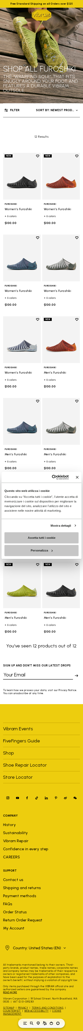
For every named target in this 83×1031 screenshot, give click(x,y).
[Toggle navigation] (25, 1023)
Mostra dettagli (61, 525)
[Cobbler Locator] (44, 1023)
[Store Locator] (38, 1023)
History (9, 824)
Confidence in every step (25, 849)
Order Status (15, 912)
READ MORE (10, 992)
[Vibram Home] (41, 15)
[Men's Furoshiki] (61, 339)
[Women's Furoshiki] (22, 176)
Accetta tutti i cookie (41, 537)
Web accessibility (36, 1010)
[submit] (76, 675)
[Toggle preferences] (58, 1023)
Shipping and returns (22, 887)
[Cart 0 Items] (51, 1023)
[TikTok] (36, 798)
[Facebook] (27, 798)
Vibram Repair (15, 841)
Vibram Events (18, 728)
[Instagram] (7, 798)
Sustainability (15, 832)
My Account (13, 928)
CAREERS (11, 857)
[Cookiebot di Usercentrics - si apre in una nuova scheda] (52, 477)
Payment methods (19, 896)
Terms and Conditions (48, 1007)
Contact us (13, 879)
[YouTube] (17, 798)
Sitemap (8, 1007)
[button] (35, 948)
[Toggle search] (31, 1023)
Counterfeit (12, 1010)
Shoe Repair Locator (25, 765)
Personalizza (39, 550)
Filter (14, 110)
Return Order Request (22, 920)
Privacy (23, 1007)
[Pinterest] (56, 798)
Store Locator (18, 777)
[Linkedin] (46, 798)
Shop (8, 753)
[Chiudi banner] (77, 477)
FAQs (7, 904)
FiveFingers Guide (22, 741)
